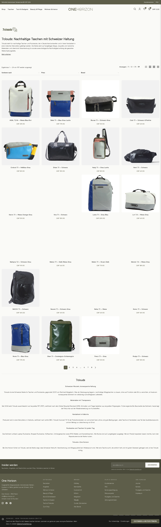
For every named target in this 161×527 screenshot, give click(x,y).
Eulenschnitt (78, 490)
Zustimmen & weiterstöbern (145, 521)
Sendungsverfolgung (111, 490)
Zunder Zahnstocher (80, 503)
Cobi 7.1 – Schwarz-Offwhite (140, 120)
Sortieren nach (7, 73)
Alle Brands (77, 507)
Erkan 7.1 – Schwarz (60, 167)
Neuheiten (46, 483)
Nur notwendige (114, 521)
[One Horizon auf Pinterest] (11, 503)
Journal (138, 483)
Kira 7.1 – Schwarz (60, 215)
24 (139, 67)
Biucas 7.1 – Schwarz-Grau (100, 120)
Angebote (46, 487)
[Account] (139, 10)
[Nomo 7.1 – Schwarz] (140, 288)
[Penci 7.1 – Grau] (100, 335)
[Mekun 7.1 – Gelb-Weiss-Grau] (60, 241)
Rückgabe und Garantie (112, 497)
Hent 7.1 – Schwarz (140, 167)
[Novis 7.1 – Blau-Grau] (20, 335)
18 (135, 67)
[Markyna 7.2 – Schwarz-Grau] (20, 241)
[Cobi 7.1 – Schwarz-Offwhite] (140, 99)
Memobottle (77, 487)
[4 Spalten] (158, 67)
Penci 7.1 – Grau (100, 356)
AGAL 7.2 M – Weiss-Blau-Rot (20, 120)
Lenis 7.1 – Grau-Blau (100, 215)
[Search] (135, 9)
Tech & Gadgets (22, 9)
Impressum (139, 493)
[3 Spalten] (154, 67)
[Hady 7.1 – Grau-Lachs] (100, 146)
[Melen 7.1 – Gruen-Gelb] (100, 241)
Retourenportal (109, 493)
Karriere (138, 487)
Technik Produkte (48, 503)
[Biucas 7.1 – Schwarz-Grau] (100, 99)
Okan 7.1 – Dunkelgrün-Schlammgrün (60, 356)
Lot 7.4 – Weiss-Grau (141, 215)
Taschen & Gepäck (48, 500)
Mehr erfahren (6, 54)
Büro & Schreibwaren (49, 497)
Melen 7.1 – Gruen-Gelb (100, 262)
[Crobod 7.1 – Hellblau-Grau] (20, 146)
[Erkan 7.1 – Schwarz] (60, 146)
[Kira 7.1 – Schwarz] (60, 193)
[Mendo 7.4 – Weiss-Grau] (140, 241)
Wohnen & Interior (51, 9)
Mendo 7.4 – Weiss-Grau (140, 262)
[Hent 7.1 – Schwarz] (140, 146)
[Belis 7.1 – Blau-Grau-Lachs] (60, 99)
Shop (3, 9)
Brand (83, 73)
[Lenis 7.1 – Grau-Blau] (100, 193)
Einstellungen (125, 521)
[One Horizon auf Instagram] (3, 503)
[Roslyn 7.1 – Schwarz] (140, 335)
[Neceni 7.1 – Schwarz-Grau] (60, 288)
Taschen (11, 9)
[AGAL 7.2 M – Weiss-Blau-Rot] (20, 99)
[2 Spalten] (150, 67)
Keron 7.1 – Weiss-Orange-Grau (20, 215)
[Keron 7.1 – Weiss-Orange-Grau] (20, 193)
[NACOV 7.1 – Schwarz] (20, 288)
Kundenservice (149, 2)
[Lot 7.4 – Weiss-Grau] (140, 193)
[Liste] (146, 67)
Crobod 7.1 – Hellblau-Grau (20, 167)
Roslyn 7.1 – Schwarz (140, 356)
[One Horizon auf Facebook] (7, 503)
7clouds (76, 500)
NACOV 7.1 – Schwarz (20, 309)
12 (131, 67)
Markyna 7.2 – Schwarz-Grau (20, 262)
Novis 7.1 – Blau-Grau (20, 356)
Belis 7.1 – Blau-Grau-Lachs (61, 120)
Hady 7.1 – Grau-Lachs (100, 167)
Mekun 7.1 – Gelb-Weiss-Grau (60, 262)
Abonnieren (152, 465)
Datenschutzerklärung (135, 469)
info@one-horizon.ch (8, 496)
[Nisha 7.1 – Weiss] (100, 288)
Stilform (76, 493)
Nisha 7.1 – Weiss (100, 309)
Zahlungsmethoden (111, 500)
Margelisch (77, 497)
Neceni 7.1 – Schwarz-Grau (60, 309)
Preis (43, 73)
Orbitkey (76, 483)
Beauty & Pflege (36, 9)
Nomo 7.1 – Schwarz (140, 309)
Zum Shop (46, 507)
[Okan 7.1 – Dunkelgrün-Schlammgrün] (60, 335)
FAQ (157, 2)
